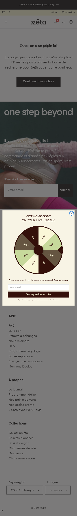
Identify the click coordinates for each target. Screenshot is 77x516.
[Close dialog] (72, 213)
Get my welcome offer (38, 294)
